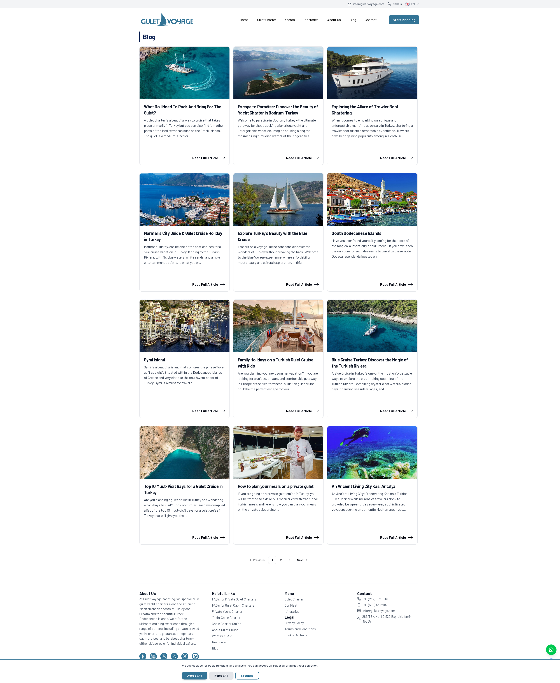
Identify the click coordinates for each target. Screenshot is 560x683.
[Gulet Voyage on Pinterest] (195, 656)
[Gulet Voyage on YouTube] (164, 656)
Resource (219, 642)
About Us (334, 20)
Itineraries (311, 20)
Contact (371, 20)
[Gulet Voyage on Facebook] (143, 656)
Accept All (194, 675)
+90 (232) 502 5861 (375, 599)
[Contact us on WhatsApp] (551, 649)
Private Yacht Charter (227, 611)
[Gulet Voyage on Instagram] (174, 656)
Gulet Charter (266, 20)
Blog (353, 20)
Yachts (290, 20)
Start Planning (404, 20)
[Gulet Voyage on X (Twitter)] (185, 656)
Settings (247, 675)
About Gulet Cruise (225, 630)
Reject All (221, 675)
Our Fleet (291, 605)
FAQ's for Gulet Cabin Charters (233, 605)
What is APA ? (222, 636)
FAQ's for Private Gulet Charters (234, 599)
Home (244, 20)
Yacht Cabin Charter (226, 618)
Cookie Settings (296, 635)
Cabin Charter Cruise (226, 624)
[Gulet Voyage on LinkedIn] (153, 656)
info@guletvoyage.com (378, 611)
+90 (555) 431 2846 (375, 605)
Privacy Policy (294, 623)
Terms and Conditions (300, 629)
